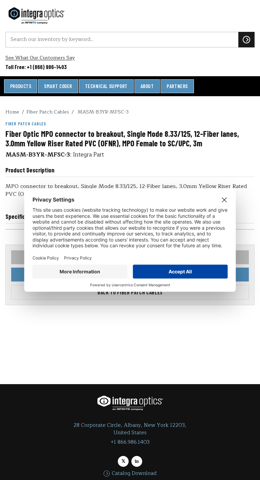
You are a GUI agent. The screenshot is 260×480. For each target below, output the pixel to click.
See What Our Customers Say (40, 57)
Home (12, 112)
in (137, 461)
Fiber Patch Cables (47, 112)
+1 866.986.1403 (130, 442)
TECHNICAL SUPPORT (106, 86)
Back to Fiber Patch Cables (130, 292)
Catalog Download (134, 473)
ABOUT (147, 86)
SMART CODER (58, 86)
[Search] (246, 39)
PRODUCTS (20, 86)
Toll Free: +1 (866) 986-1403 (36, 66)
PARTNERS (177, 86)
